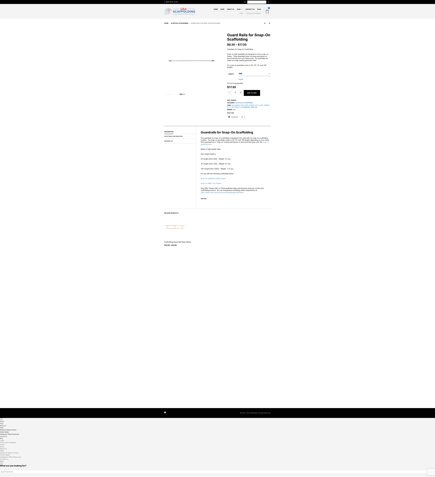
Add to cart (252, 93)
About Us (230, 9)
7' (230, 107)
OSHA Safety (4, 432)
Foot (236, 107)
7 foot (266, 105)
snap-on (254, 107)
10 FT (242, 105)
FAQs (238, 9)
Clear (241, 79)
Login (241, 13)
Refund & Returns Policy (8, 430)
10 (232, 105)
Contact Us (250, 9)
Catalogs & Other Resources (9, 434)
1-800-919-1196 (171, 2)
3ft (261, 105)
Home (216, 9)
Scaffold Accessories (179, 23)
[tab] (180, 131)
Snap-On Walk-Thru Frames (211, 183)
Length (231, 74)
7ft (232, 107)
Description (168, 132)
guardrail (246, 107)
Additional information (173, 136)
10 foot (237, 105)
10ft (246, 105)
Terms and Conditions (253, 13)
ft (240, 107)
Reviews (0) (168, 141)
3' (259, 105)
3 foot (251, 105)
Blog (259, 9)
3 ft (256, 105)
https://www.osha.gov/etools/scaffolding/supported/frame (222, 192)
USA (234, 109)
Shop (222, 9)
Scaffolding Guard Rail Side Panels (177, 242)
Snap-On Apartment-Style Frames (213, 178)
